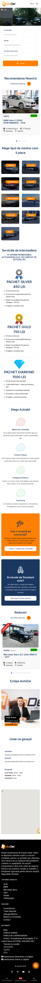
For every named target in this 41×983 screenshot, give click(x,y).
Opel (5, 892)
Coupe (31, 182)
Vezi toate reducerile (17, 618)
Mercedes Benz (10, 890)
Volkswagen (8, 898)
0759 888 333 (11, 725)
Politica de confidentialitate (15, 935)
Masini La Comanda (12, 917)
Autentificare (9, 908)
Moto (30, 198)
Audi (5, 884)
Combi (31, 165)
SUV (9, 232)
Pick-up (11, 215)
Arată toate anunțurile (17, 84)
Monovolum (13, 198)
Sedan (31, 215)
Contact (6, 920)
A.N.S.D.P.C (8, 947)
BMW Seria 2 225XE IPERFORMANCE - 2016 (14, 121)
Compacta (12, 182)
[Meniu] (38, 4)
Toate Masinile (9, 911)
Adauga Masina (10, 914)
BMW (5, 887)
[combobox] (20, 34)
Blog (5, 930)
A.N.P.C (6, 950)
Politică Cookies (10, 933)
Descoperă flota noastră (20, 598)
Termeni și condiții (11, 944)
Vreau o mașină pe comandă (20, 549)
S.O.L (5, 952)
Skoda (6, 895)
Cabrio (11, 165)
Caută (22, 63)
